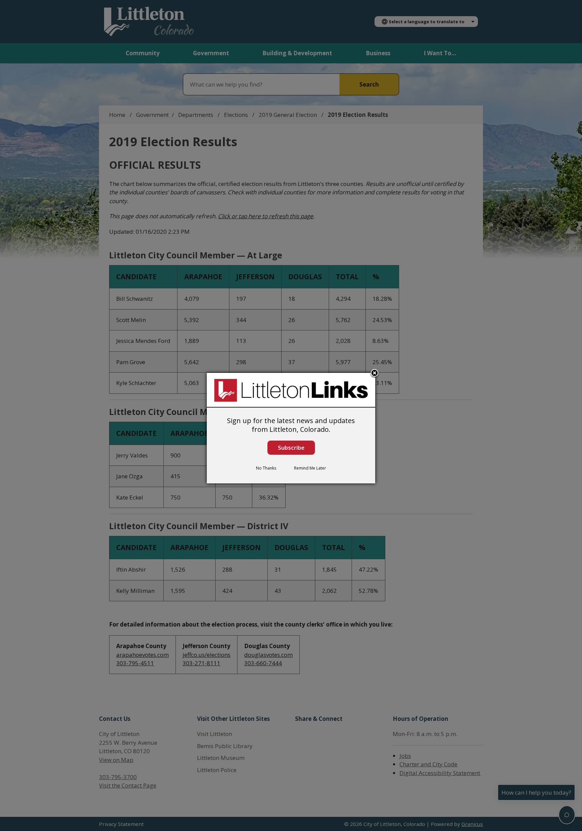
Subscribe (291, 447)
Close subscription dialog (374, 374)
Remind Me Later (310, 468)
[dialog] (291, 428)
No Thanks (266, 468)
